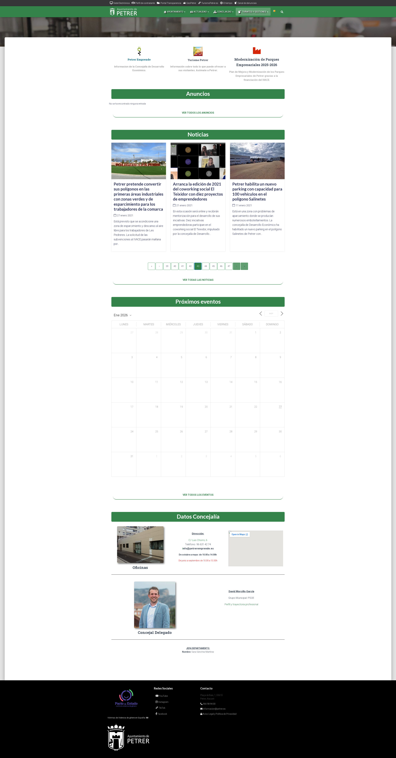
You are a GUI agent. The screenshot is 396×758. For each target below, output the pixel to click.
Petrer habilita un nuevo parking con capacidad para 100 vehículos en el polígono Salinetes (257, 192)
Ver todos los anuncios (198, 112)
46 (221, 266)
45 (213, 266)
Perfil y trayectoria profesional (241, 604)
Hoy (271, 314)
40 (175, 266)
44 (205, 266)
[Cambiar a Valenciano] (274, 11)
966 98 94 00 (208, 704)
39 (167, 266)
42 (190, 266)
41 (182, 266)
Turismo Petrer (198, 60)
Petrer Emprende (139, 59)
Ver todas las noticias (198, 279)
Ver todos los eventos (198, 494)
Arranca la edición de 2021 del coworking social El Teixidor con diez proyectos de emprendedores (198, 192)
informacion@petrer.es (214, 709)
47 (229, 266)
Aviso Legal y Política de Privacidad (219, 714)
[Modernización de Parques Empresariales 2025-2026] (257, 50)
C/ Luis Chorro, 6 (198, 540)
